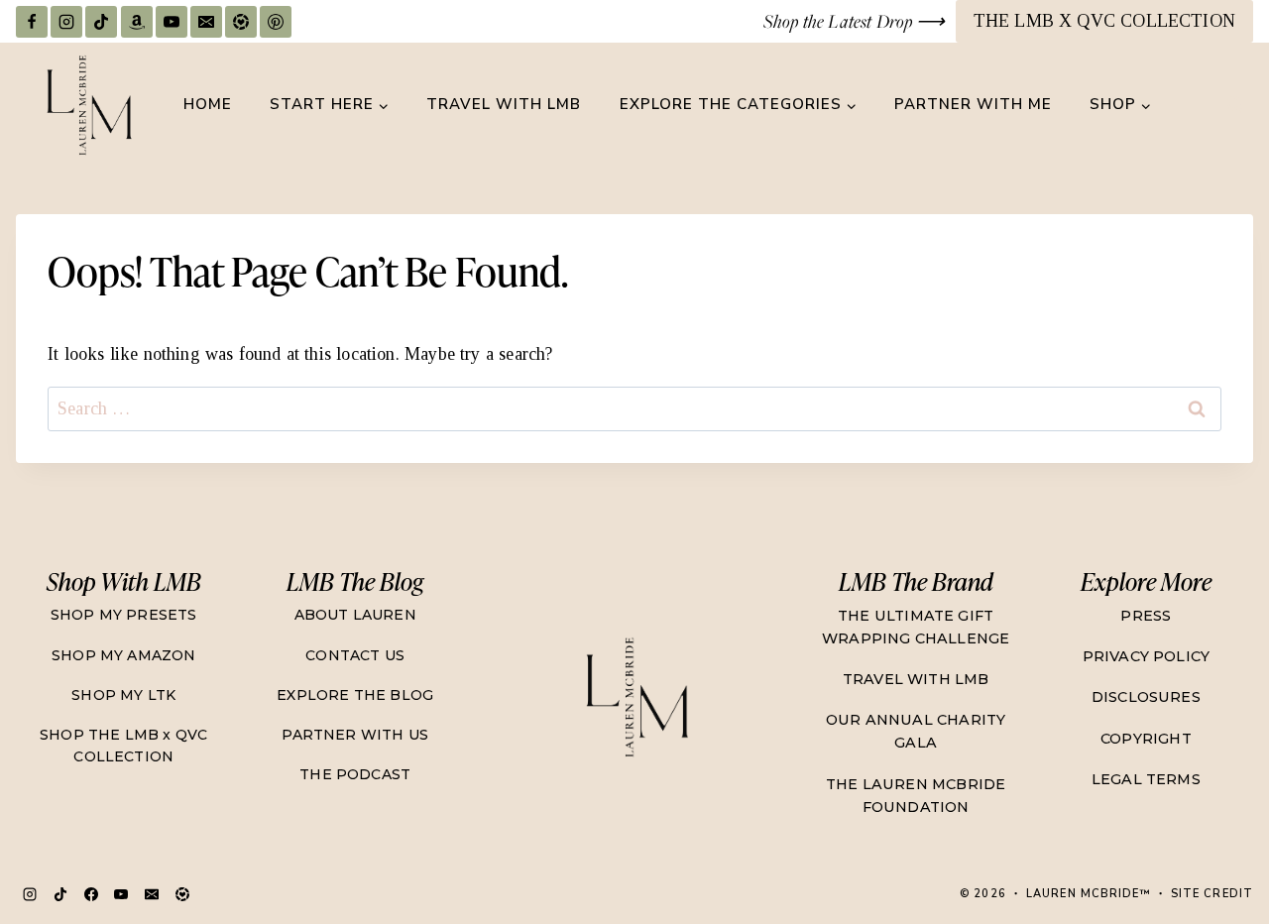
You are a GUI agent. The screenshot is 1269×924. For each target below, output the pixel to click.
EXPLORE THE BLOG (355, 695)
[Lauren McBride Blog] (635, 696)
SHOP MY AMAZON (124, 655)
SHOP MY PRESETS (124, 615)
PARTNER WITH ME (973, 104)
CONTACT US (354, 655)
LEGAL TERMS (1146, 779)
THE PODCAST (354, 774)
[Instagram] (66, 22)
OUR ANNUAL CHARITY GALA (915, 731)
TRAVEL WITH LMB (503, 104)
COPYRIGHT (1146, 739)
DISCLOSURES (1146, 697)
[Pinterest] (275, 22)
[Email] (206, 22)
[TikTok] (101, 22)
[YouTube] (171, 22)
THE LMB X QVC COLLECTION (1104, 21)
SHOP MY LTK (123, 695)
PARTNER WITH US (355, 735)
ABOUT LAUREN (355, 615)
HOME (207, 104)
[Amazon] (137, 22)
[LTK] (241, 22)
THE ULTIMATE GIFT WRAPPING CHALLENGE (915, 627)
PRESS (1145, 616)
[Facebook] (32, 22)
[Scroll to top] (1214, 840)
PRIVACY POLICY (1147, 656)
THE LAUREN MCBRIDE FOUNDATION (915, 795)
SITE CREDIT (1212, 893)
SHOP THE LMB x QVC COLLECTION (123, 745)
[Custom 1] (182, 894)
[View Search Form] (1235, 105)
